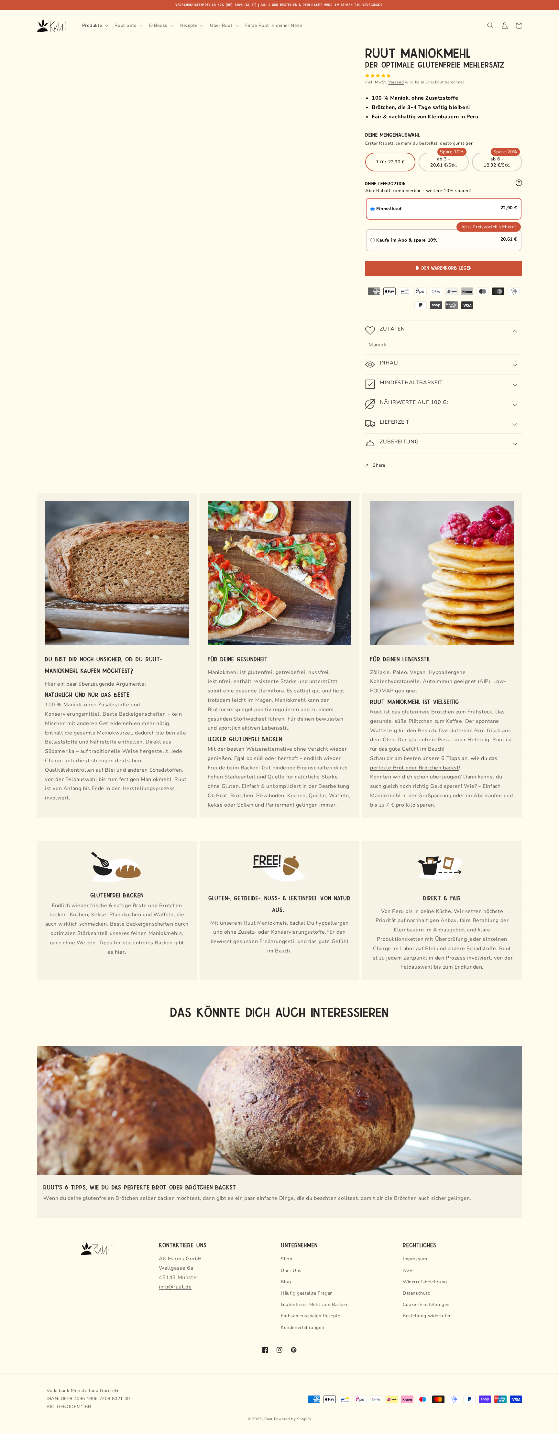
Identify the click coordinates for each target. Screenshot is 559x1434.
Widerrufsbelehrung (425, 1282)
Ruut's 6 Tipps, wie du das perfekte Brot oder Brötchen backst (139, 1187)
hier (120, 952)
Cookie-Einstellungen (426, 1304)
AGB (408, 1270)
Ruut (268, 1419)
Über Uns (291, 1270)
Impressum (415, 1259)
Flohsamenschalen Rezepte (310, 1316)
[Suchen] (490, 25)
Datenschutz (416, 1293)
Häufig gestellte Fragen (307, 1293)
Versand (396, 82)
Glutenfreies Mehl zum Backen (314, 1304)
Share (379, 465)
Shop (286, 1259)
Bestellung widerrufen (427, 1316)
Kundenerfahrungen (302, 1327)
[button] (378, 75)
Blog (286, 1282)
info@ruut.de (175, 1286)
